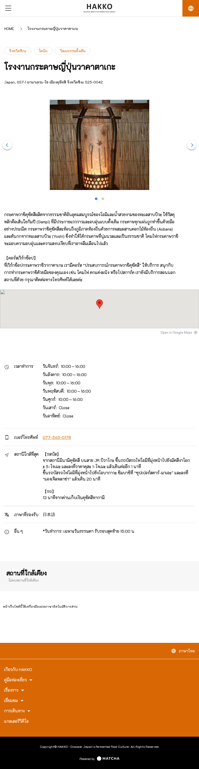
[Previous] (7, 145)
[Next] (191, 145)
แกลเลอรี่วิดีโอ (16, 721)
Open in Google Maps (176, 332)
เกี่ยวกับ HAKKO (18, 669)
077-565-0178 (57, 437)
